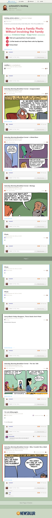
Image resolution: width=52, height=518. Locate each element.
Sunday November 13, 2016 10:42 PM (13, 450)
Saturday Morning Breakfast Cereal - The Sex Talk (21, 363)
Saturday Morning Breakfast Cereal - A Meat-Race (21, 137)
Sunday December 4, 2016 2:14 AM (13, 19)
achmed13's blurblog (18, 6)
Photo (6, 234)
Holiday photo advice (11, 18)
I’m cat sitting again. (11, 412)
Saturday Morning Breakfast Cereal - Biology (19, 186)
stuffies (6, 65)
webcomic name (9, 237)
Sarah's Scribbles (9, 415)
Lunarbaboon (8, 68)
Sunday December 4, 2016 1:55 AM (13, 140)
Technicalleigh (11, 436)
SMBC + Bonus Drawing (10, 93)
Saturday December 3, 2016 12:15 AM (13, 413)
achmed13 (11, 52)
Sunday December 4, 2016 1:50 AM (13, 293)
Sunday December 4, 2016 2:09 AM (13, 66)
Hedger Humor (8, 21)
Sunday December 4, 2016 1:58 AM (13, 91)
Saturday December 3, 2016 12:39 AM (13, 318)
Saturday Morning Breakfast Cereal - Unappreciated (22, 89)
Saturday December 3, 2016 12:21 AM (13, 366)
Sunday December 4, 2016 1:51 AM (13, 188)
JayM (10, 492)
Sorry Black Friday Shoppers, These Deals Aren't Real (22, 316)
